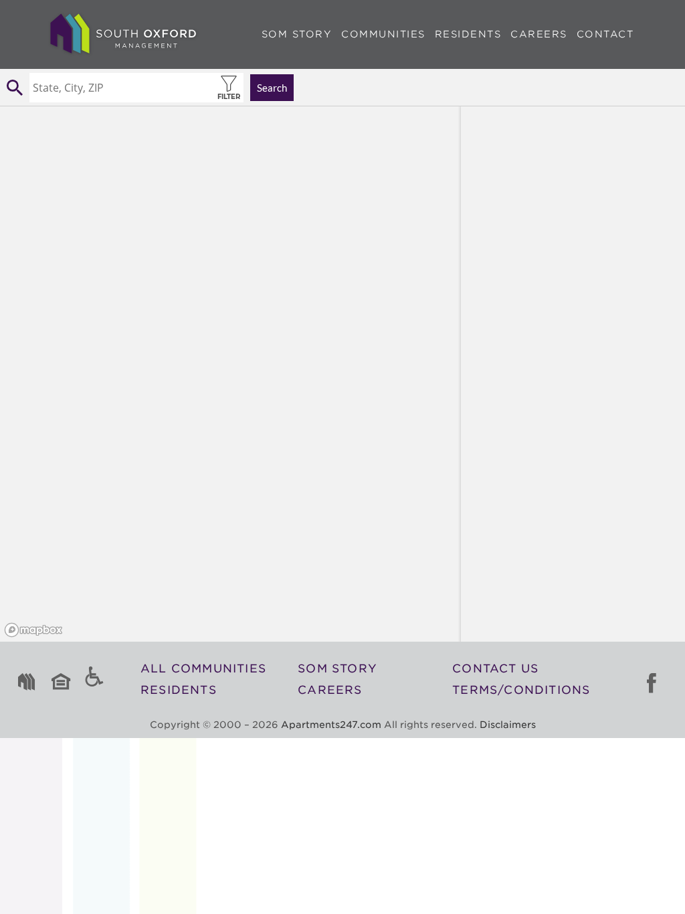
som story (337, 668)
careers (330, 690)
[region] (230, 374)
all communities (203, 668)
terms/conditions (521, 690)
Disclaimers (508, 724)
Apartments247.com (331, 724)
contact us (495, 668)
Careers (538, 34)
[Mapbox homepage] (33, 630)
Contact (605, 34)
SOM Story (297, 34)
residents (178, 690)
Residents (468, 34)
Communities (383, 34)
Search (272, 88)
